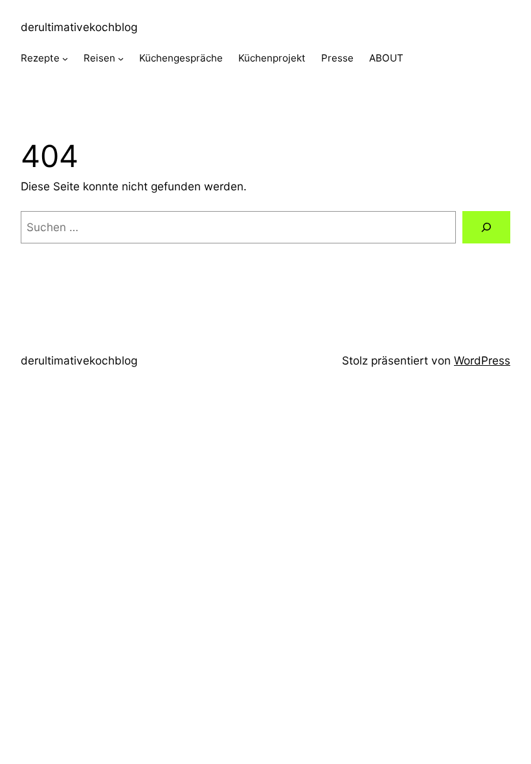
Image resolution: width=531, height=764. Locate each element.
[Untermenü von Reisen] (121, 59)
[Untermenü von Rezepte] (65, 59)
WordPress (482, 360)
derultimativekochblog (79, 27)
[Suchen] (486, 227)
